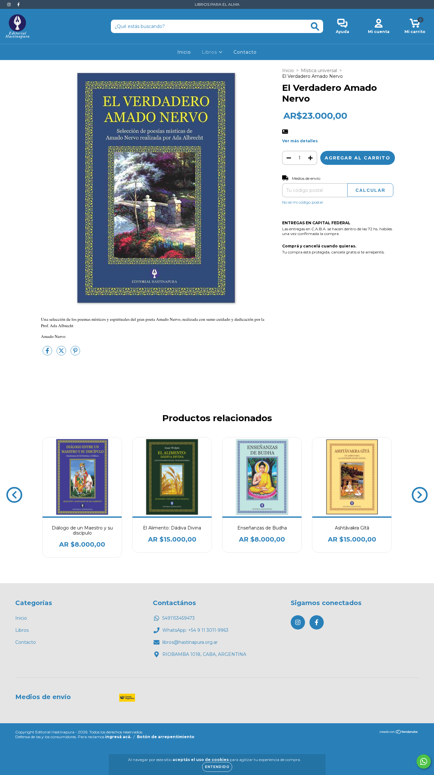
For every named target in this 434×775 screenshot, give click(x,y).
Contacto (245, 52)
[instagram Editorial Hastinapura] (9, 4)
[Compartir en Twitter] (62, 353)
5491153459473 (178, 618)
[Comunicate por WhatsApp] (424, 761)
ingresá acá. (118, 736)
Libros (210, 52)
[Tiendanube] (399, 732)
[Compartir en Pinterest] (75, 353)
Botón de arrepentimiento (165, 736)
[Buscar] (315, 26)
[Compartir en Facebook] (48, 353)
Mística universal (319, 70)
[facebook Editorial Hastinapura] (18, 4)
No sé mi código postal (302, 202)
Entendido (217, 767)
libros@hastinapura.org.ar (190, 642)
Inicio (184, 52)
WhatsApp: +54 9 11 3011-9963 (195, 630)
